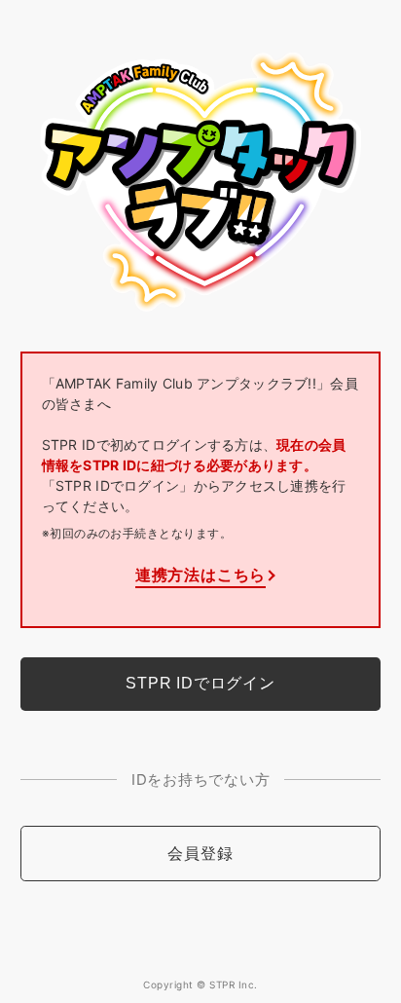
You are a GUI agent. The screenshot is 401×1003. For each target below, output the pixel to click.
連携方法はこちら (200, 574)
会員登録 (200, 853)
